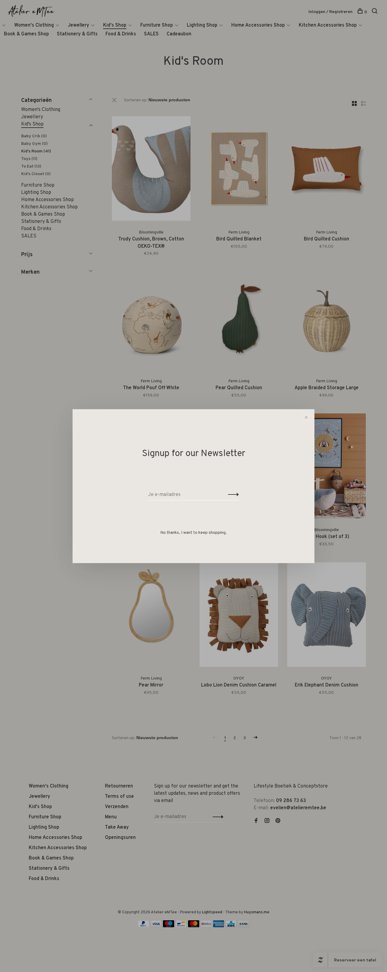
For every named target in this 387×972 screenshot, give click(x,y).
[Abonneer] (232, 494)
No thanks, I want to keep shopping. (193, 532)
